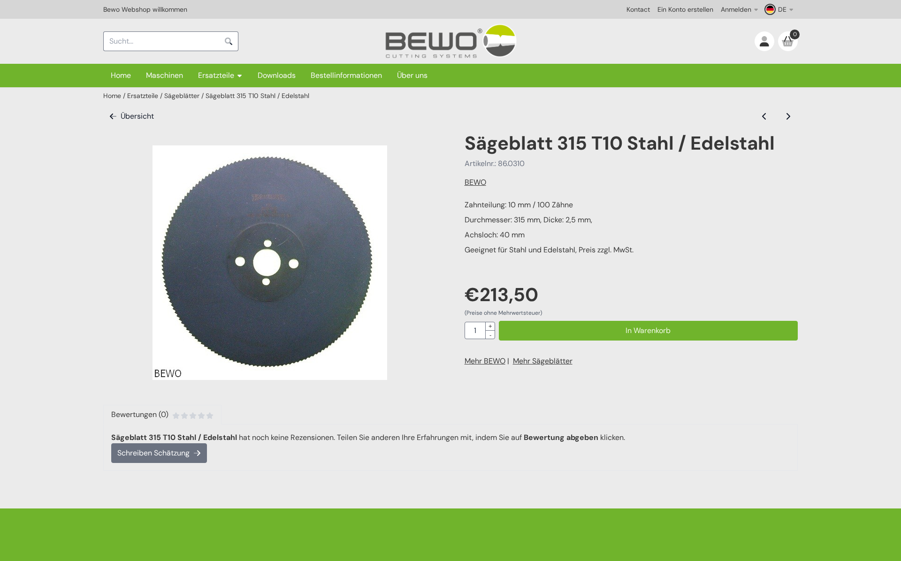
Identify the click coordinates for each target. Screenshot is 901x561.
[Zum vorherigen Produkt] (764, 116)
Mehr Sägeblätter (543, 361)
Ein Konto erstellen (685, 9)
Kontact (638, 9)
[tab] (162, 415)
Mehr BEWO (485, 361)
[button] (780, 9)
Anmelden (736, 9)
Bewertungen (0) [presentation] (139, 414)
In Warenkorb (648, 330)
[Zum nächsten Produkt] (788, 116)
